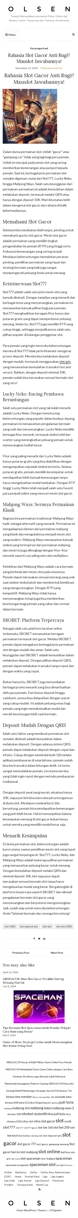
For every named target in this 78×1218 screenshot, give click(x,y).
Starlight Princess (64, 1165)
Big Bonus (21, 1172)
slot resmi (15, 1159)
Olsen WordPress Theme (30, 1210)
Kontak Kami (32, 1176)
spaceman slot (43, 1164)
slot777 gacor (30, 1127)
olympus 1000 (14, 1114)
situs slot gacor (44, 1121)
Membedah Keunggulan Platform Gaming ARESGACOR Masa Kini (39, 1083)
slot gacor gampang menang (52, 1144)
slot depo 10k (36, 1136)
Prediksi (8, 1184)
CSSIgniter (55, 1210)
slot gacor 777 (26, 1144)
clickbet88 (60, 1097)
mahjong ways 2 (63, 1108)
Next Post (57, 952)
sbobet (28, 1113)
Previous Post (21, 952)
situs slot (27, 1121)
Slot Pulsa (65, 1152)
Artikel (8, 1172)
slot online (49, 1151)
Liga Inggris (57, 1176)
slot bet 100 (45, 1127)
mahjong (8, 1108)
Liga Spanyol (42, 1180)
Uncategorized (39, 48)
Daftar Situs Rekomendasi (55, 1172)
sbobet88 (40, 1114)
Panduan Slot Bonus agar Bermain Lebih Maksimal (39, 1076)
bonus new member (19, 1096)
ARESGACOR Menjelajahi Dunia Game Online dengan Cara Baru (39, 1069)
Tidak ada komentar (51, 68)
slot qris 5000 (64, 926)
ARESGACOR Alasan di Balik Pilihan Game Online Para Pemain (39, 1062)
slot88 (67, 1121)
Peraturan (58, 1180)
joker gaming (53, 1103)
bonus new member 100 (43, 1097)
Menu (12, 34)
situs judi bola (56, 1114)
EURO (7, 1176)
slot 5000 (10, 926)
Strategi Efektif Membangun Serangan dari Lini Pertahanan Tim (39, 1090)
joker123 (24, 1102)
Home (18, 1176)
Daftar (33, 1172)
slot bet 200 (61, 1127)
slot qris (65, 361)
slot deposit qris (29, 926)
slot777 (9, 1127)
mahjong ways (41, 1108)
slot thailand (48, 1158)
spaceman (64, 1158)
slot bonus (24, 1135)
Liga (45, 1176)
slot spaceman (30, 1158)
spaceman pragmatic (17, 1165)
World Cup (42, 1184)
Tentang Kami (25, 1184)
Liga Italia (9, 1180)
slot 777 (19, 1127)
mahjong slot (21, 1108)
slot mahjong (29, 1152)
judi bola (66, 1102)
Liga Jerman (25, 1180)
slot (60, 1120)
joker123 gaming (37, 1102)
